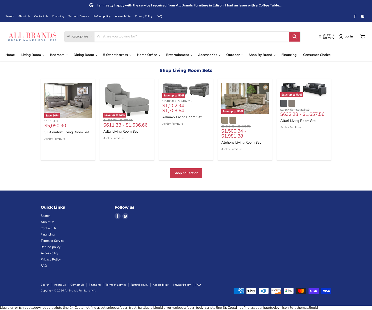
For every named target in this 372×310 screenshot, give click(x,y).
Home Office (147, 55)
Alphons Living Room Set (241, 142)
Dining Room (84, 55)
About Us (24, 16)
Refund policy (102, 16)
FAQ (159, 16)
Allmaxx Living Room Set (182, 117)
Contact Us (41, 16)
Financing (58, 16)
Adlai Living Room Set (120, 131)
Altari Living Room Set (298, 120)
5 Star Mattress (116, 55)
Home (10, 55)
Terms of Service (78, 16)
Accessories (208, 55)
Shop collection (186, 173)
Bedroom (57, 55)
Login (349, 36)
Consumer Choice (317, 55)
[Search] (294, 37)
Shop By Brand (261, 55)
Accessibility (123, 16)
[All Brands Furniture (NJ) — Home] (32, 36)
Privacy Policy (143, 16)
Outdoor (233, 55)
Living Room (31, 55)
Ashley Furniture (54, 139)
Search (9, 16)
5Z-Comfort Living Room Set (66, 132)
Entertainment (178, 55)
